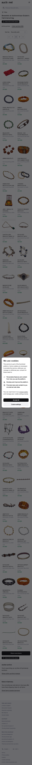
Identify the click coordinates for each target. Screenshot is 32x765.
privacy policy (23, 392)
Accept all (16, 400)
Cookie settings (16, 404)
